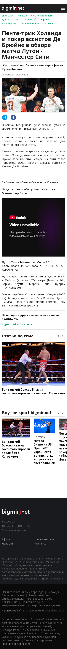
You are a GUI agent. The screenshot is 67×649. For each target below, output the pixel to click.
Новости (7, 543)
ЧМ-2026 (22, 15)
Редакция (54, 592)
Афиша (6, 539)
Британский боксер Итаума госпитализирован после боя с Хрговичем (33, 391)
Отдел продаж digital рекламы (45, 610)
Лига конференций (42, 15)
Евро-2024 (7, 15)
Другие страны (10, 19)
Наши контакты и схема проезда (22, 592)
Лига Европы (9, 23)
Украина (48, 23)
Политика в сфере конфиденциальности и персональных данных (31, 603)
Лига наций (29, 19)
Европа (45, 19)
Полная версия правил (16, 643)
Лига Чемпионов (29, 23)
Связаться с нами (13, 595)
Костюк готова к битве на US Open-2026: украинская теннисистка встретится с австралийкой (44, 450)
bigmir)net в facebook (17, 324)
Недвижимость (45, 539)
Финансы (41, 543)
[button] (58, 336)
